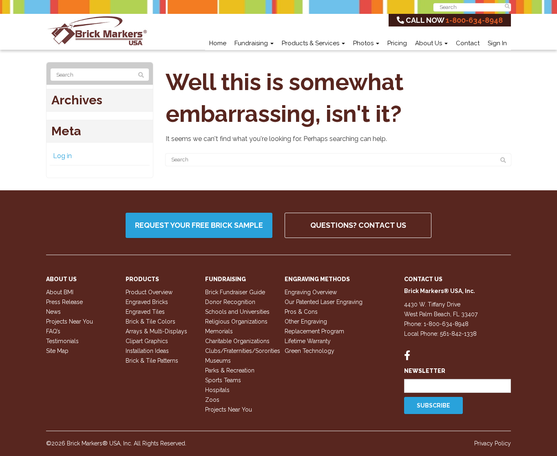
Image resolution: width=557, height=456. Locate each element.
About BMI (59, 292)
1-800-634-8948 (474, 20)
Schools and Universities (237, 311)
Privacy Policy (492, 443)
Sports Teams (223, 380)
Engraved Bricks (147, 302)
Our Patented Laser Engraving (323, 302)
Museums (218, 360)
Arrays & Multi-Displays (156, 331)
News (53, 311)
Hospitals (217, 390)
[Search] (503, 160)
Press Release (64, 302)
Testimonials (62, 341)
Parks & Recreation (229, 370)
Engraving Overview (311, 292)
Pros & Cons (301, 311)
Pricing (397, 43)
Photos (364, 43)
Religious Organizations (236, 321)
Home (217, 43)
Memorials (219, 331)
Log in (62, 156)
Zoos (212, 400)
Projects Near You (69, 321)
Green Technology (309, 351)
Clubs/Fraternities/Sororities (242, 351)
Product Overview (149, 292)
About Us (429, 43)
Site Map (57, 351)
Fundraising (252, 43)
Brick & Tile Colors (150, 321)
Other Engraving (306, 321)
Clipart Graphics (147, 341)
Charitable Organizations (237, 341)
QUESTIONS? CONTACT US (358, 225)
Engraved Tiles (145, 311)
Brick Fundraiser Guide (235, 292)
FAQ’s (53, 331)
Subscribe (433, 405)
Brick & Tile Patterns (152, 360)
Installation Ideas (147, 351)
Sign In (497, 43)
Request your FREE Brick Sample (199, 225)
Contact (468, 43)
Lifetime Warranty (308, 341)
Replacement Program (314, 331)
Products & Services (311, 43)
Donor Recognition (230, 302)
